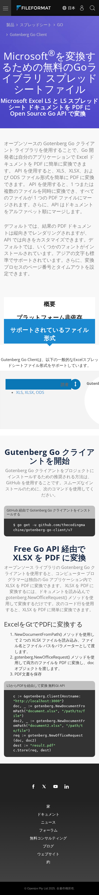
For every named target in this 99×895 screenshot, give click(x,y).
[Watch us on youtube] (55, 786)
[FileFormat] (35, 8)
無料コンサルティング (48, 838)
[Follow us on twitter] (44, 786)
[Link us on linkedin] (66, 786)
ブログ (48, 845)
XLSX (29, 392)
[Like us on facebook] (33, 786)
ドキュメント (48, 814)
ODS (40, 392)
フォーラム (48, 830)
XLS (19, 392)
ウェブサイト (48, 853)
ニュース (48, 822)
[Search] (92, 8)
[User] (82, 8)
